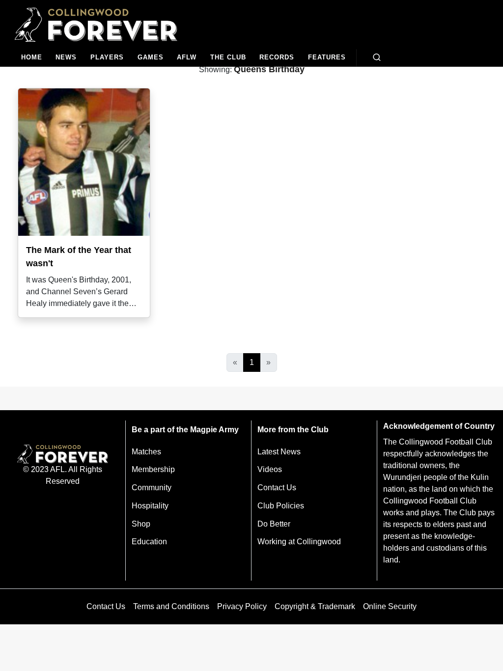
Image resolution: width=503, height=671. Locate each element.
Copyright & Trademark (315, 606)
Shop (141, 524)
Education (149, 541)
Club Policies (280, 506)
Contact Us (276, 487)
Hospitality (150, 506)
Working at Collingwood (299, 541)
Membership (153, 469)
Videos (269, 469)
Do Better (273, 524)
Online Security (390, 606)
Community (151, 487)
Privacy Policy (242, 606)
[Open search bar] (377, 57)
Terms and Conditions (171, 606)
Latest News (279, 451)
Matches (146, 451)
